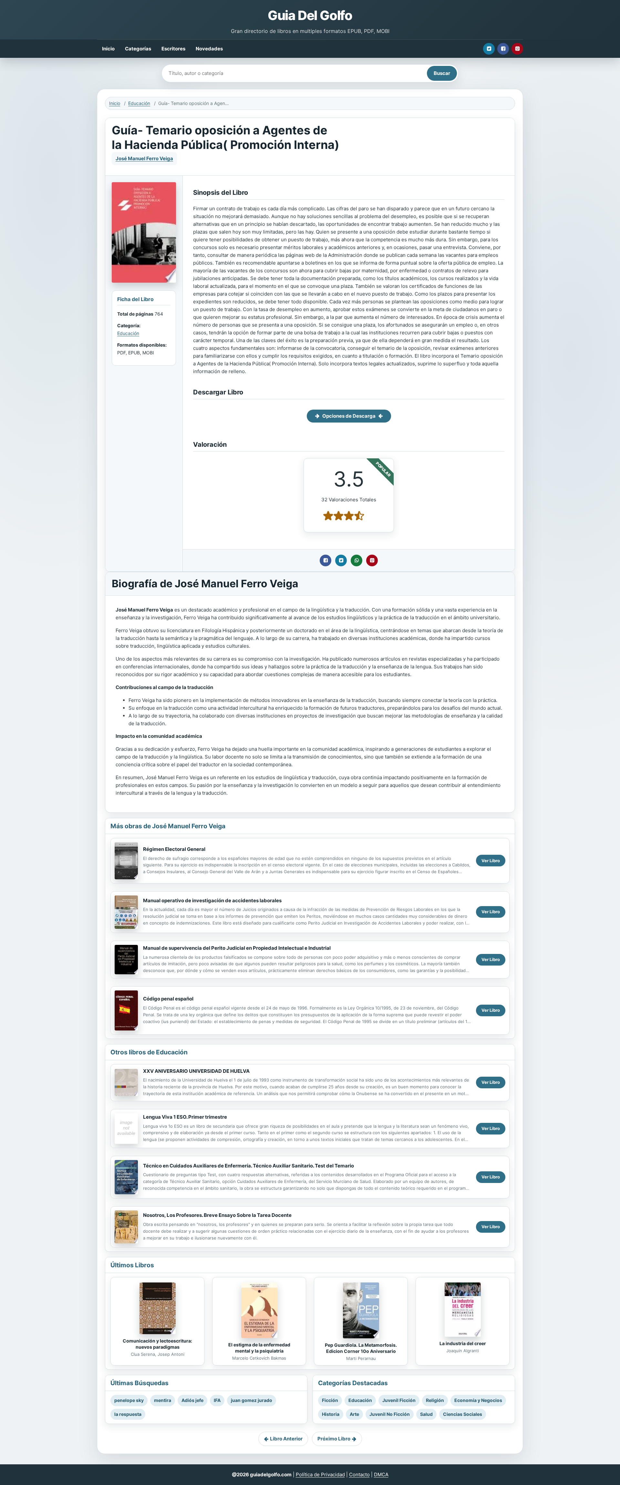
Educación (139, 103)
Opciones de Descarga (349, 416)
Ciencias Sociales (462, 1414)
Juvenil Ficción (399, 1400)
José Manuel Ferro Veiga (144, 158)
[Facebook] (503, 49)
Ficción (330, 1400)
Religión (435, 1400)
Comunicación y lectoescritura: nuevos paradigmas (157, 1344)
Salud (426, 1414)
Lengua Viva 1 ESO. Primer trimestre (185, 1117)
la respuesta (127, 1414)
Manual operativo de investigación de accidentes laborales (212, 900)
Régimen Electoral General (174, 849)
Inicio (108, 49)
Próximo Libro (333, 1439)
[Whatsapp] (356, 560)
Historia (330, 1414)
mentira (162, 1400)
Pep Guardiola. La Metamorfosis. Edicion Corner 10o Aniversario (361, 1348)
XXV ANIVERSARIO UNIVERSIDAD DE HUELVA (196, 1071)
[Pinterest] (517, 49)
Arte (354, 1414)
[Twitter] (489, 49)
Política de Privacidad (320, 1474)
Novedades (209, 49)
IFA (217, 1400)
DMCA (381, 1474)
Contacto (359, 1474)
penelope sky (129, 1400)
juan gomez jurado (251, 1400)
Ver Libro (490, 860)
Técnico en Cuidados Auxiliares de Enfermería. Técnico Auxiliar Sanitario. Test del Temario (248, 1166)
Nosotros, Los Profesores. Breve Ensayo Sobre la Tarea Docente (217, 1215)
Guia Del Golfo (310, 15)
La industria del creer (462, 1343)
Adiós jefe (192, 1400)
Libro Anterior (286, 1439)
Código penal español (168, 999)
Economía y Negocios (478, 1400)
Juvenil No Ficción (389, 1414)
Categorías (138, 49)
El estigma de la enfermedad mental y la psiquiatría (259, 1348)
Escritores (173, 49)
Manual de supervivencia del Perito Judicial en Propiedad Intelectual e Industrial (237, 948)
